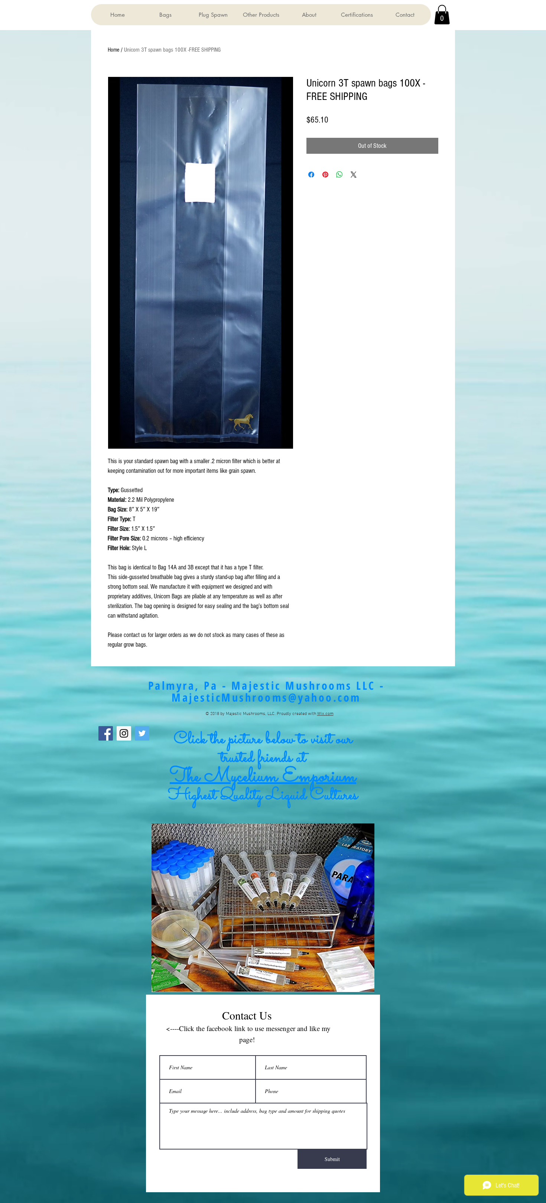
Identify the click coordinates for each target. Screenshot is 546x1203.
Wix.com (325, 713)
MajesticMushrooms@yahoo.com (266, 697)
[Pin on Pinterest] (325, 174)
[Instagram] (124, 733)
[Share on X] (353, 174)
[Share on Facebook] (311, 174)
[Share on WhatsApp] (339, 174)
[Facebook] (105, 733)
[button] (165, 14)
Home (113, 49)
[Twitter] (142, 733)
